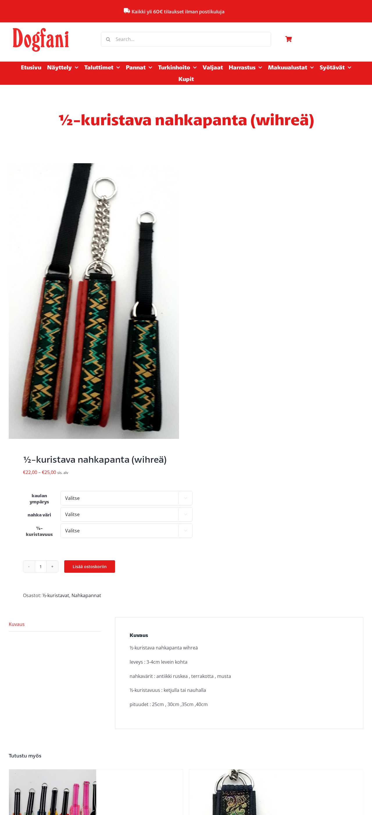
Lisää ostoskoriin (90, 566)
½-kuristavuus (39, 531)
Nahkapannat (86, 595)
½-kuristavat (55, 595)
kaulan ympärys (39, 499)
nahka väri (39, 515)
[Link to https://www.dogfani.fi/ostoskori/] (322, 39)
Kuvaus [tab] (17, 624)
